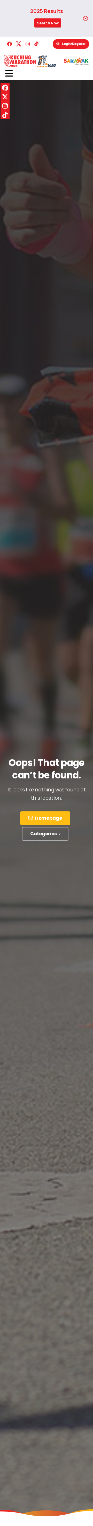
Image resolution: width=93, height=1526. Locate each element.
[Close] (85, 18)
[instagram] (27, 44)
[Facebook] (9, 44)
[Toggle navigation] (9, 73)
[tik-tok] (36, 44)
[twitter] (18, 44)
